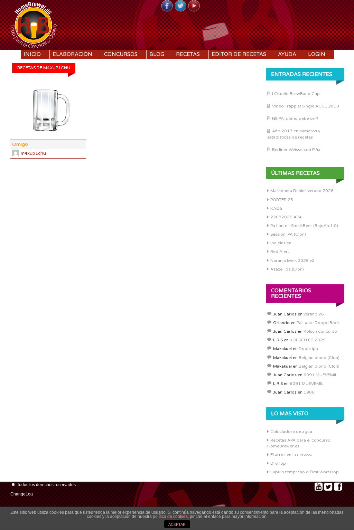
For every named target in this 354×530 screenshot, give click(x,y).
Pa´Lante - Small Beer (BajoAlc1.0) (304, 225)
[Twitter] (180, 6)
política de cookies (170, 516)
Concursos (121, 54)
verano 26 (314, 314)
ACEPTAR (177, 524)
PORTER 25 (281, 199)
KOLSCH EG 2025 (308, 340)
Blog (156, 54)
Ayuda (287, 54)
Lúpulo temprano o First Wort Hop (304, 472)
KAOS (276, 208)
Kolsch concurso (320, 331)
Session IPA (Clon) (288, 234)
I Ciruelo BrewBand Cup (296, 93)
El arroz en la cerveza (291, 454)
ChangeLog (21, 494)
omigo (20, 144)
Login (316, 54)
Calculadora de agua (291, 431)
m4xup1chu (33, 153)
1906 (309, 392)
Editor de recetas (239, 54)
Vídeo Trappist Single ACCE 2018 (305, 106)
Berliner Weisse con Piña (296, 149)
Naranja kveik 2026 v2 (292, 260)
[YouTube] (194, 6)
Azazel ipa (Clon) (287, 269)
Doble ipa (308, 348)
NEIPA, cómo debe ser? (295, 118)
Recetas (188, 54)
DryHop (278, 463)
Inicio (32, 54)
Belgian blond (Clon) (319, 357)
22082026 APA (286, 217)
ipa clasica (280, 242)
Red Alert (279, 251)
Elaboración (72, 54)
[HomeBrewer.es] (33, 24)
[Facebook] (167, 6)
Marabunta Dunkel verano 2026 (302, 190)
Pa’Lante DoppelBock (318, 322)
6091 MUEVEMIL (320, 374)
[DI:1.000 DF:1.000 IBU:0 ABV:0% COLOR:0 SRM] (48, 111)
